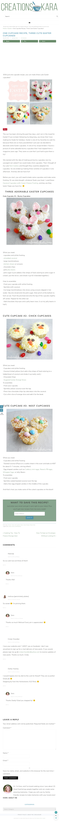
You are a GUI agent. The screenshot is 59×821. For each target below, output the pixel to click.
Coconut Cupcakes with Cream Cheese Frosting (20, 183)
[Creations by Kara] (29, 11)
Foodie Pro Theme (40, 818)
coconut (13, 526)
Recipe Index (32, 524)
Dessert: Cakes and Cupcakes (14, 524)
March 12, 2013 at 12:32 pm (14, 599)
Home (5, 28)
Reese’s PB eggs (46, 469)
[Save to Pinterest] (1, 410)
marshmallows (18, 526)
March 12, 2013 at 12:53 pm (17, 618)
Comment (7, 728)
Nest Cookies (14, 166)
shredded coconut (10, 258)
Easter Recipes (27, 524)
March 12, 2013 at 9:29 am (13, 642)
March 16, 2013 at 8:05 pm (16, 575)
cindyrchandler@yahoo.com (29, 652)
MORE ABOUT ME (10, 798)
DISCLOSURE (37, 814)
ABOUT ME (30, 814)
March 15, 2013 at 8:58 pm (13, 556)
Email (5, 760)
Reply (4, 565)
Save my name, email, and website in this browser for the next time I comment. (28, 772)
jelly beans (11, 270)
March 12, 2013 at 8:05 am (16, 696)
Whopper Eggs (8, 472)
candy (10, 526)
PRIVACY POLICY (22, 814)
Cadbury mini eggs (32, 469)
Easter (10, 28)
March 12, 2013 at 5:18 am (13, 671)
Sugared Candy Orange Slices (15, 380)
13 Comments (24, 38)
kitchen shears (9, 264)
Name (5, 753)
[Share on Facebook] (1, 406)
